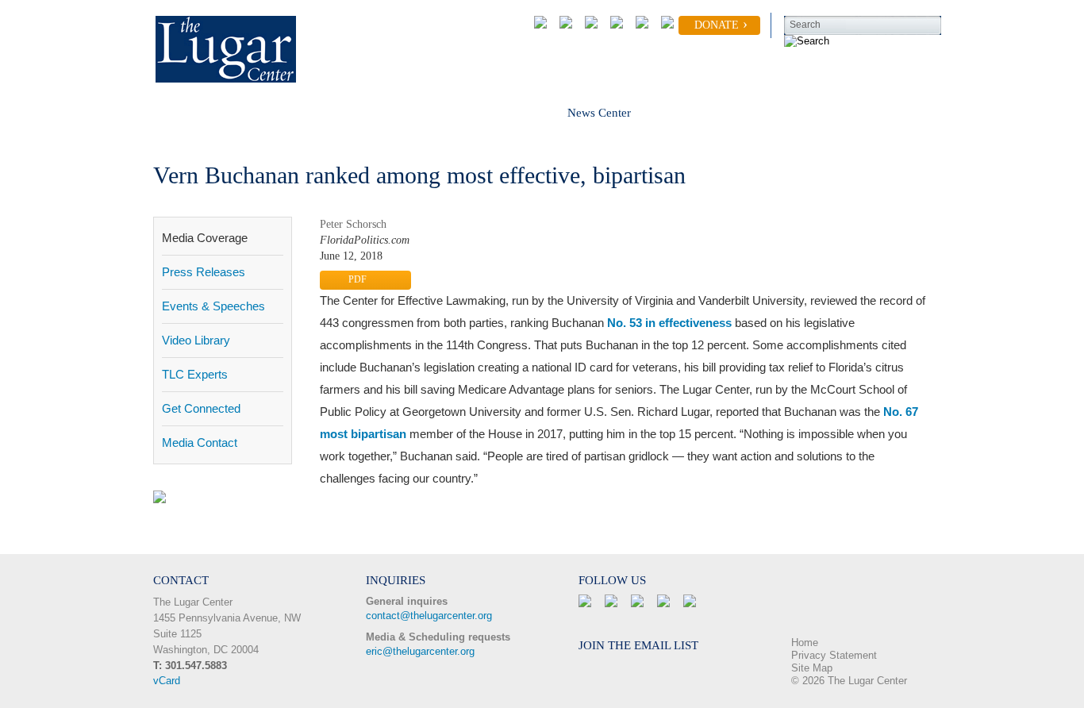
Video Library (196, 340)
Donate (716, 25)
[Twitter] (588, 25)
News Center (599, 112)
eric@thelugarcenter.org (420, 651)
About (167, 112)
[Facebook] (562, 25)
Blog (691, 112)
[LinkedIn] (613, 25)
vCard (166, 681)
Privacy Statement (834, 655)
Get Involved (361, 112)
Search (805, 24)
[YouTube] (638, 25)
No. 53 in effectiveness (669, 322)
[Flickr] (664, 25)
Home (804, 642)
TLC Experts (195, 374)
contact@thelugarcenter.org (429, 615)
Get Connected (201, 408)
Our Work (256, 112)
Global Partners (481, 112)
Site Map (811, 668)
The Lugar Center (193, 602)
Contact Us (778, 112)
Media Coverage (205, 237)
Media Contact (199, 442)
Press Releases (203, 272)
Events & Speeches (213, 306)
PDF (357, 279)
